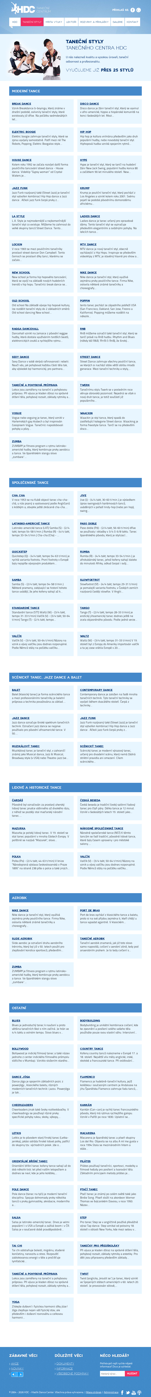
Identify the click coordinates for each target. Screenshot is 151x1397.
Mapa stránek (93, 1392)
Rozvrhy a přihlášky (94, 22)
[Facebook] (122, 1392)
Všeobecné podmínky (73, 1373)
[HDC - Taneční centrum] (31, 9)
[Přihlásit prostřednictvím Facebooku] (132, 10)
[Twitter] (128, 1392)
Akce (15, 1363)
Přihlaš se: (120, 10)
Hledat (132, 1373)
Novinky (17, 1368)
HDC (14, 22)
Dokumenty (65, 1363)
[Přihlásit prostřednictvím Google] (138, 10)
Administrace (111, 1392)
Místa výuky (54, 22)
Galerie (118, 22)
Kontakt (132, 22)
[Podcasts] (139, 1392)
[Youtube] (133, 1392)
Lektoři (71, 22)
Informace (65, 1368)
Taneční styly (32, 22)
